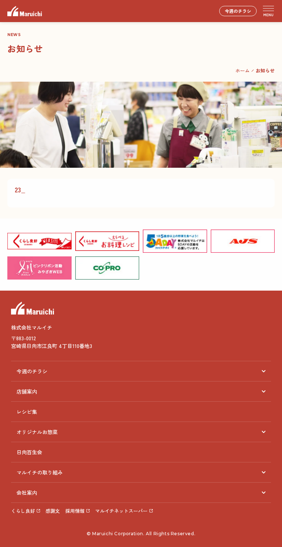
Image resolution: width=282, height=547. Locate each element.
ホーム (242, 70)
